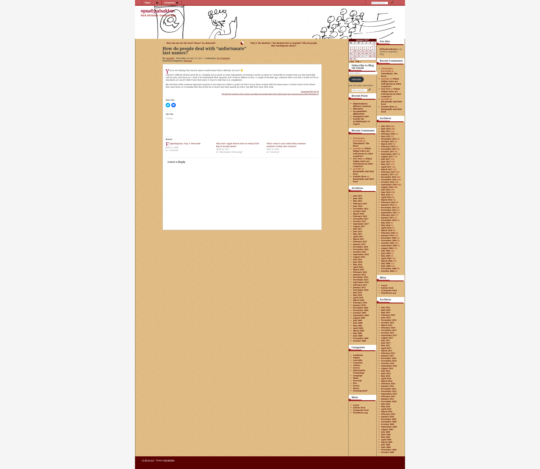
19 (362, 53)
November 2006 (360, 338)
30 (351, 58)
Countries (358, 362)
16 (351, 53)
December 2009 (360, 307)
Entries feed (359, 407)
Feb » (358, 61)
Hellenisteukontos (389, 49)
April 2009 (358, 328)
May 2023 (357, 201)
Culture (356, 365)
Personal (188, 60)
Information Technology (359, 371)
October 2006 (359, 340)
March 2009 (358, 330)
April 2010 (358, 297)
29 (374, 56)
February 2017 (360, 241)
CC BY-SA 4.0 (148, 460)
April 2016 (358, 267)
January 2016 (359, 274)
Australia (357, 360)
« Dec (351, 61)
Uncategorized (360, 390)
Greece (356, 367)
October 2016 (359, 251)
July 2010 (357, 292)
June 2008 (358, 335)
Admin (356, 357)
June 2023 (358, 198)
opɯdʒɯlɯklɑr (157, 11)
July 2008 (357, 333)
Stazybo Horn (359, 176)
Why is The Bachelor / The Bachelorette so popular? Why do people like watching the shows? (283, 44)
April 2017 (358, 236)
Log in (356, 405)
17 (355, 53)
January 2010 (359, 305)
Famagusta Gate (361, 116)
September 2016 (361, 254)
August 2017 (359, 226)
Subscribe (356, 79)
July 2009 (357, 320)
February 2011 (360, 285)
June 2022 (358, 206)
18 (358, 53)
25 (358, 56)
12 (362, 50)
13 (366, 50)
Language (357, 375)
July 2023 (357, 195)
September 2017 (361, 223)
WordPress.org (360, 412)
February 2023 (360, 203)
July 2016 (357, 259)
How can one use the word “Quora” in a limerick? (191, 43)
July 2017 (357, 229)
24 (355, 56)
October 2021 (359, 211)
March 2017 (358, 239)
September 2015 (361, 282)
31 (355, 58)
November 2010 (360, 290)
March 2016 (358, 269)
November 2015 (360, 279)
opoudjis (170, 58)
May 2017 (357, 234)
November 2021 (360, 208)
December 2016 (360, 246)
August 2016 (359, 257)
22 (374, 53)
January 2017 (359, 244)
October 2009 (359, 312)
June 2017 (358, 231)
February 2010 (360, 302)
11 (358, 50)
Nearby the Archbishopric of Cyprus (361, 121)
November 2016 (360, 249)
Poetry (356, 385)
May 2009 (357, 325)
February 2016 (360, 272)
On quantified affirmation (360, 112)
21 (370, 53)
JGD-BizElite (168, 460)
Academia (358, 355)
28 (370, 56)
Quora (356, 388)
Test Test (357, 158)
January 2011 (359, 287)
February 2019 (360, 216)
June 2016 (358, 262)
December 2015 (360, 277)
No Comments (223, 58)
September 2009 (361, 315)
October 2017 (359, 221)
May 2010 (357, 295)
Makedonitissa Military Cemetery (362, 105)
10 (355, 50)
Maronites (358, 108)
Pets (355, 383)
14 (370, 50)
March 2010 (358, 300)
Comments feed (361, 410)
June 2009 (358, 323)
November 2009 (360, 310)
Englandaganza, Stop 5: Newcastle (184, 143)
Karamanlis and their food (363, 172)
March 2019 (358, 213)
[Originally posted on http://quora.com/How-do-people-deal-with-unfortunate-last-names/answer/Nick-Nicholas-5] (270, 94)
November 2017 (360, 218)
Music (356, 378)
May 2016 (357, 264)
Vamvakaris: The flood (361, 144)
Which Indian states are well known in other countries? (363, 152)
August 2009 (359, 317)
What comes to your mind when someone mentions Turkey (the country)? (286, 145)
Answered (310, 91)
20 (366, 53)
